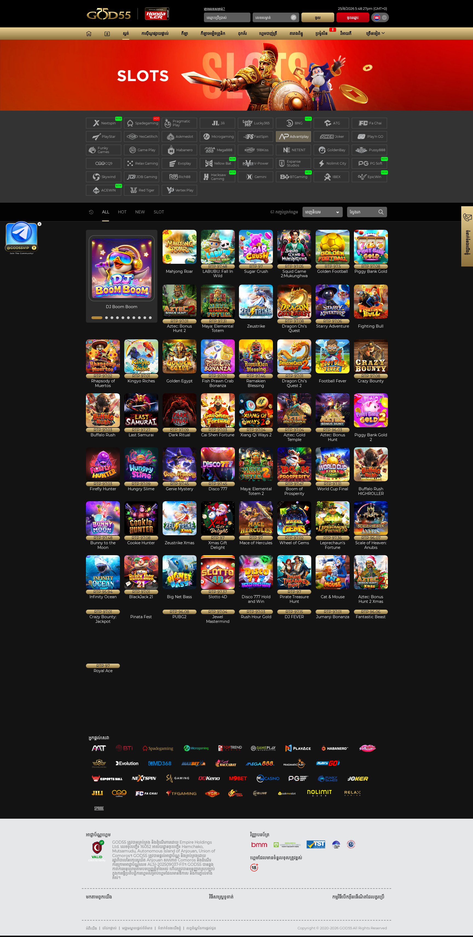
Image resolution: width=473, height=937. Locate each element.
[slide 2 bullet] (106, 317)
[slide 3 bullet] (112, 317)
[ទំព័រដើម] (89, 33)
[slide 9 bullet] (144, 317)
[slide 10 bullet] (150, 317)
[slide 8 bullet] (139, 317)
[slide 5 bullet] (123, 317)
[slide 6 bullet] (128, 317)
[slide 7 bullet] (133, 317)
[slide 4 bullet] (117, 317)
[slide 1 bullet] (96, 317)
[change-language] (380, 17)
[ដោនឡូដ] (107, 33)
